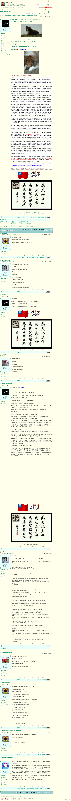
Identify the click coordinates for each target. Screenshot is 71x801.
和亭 (23, 4)
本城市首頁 (5, 9)
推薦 (49, 16)
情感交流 (6, 7)
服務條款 (16, 798)
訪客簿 (42, 9)
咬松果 (20, 225)
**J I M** (9, 4)
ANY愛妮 (4, 47)
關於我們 (8, 798)
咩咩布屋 (4, 52)
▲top (52, 795)
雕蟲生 (4, 35)
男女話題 (10, 7)
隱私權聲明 (26, 798)
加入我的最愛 (17, 5)
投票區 (21, 9)
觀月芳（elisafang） (12, 385)
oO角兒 (5, 664)
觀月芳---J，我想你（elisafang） (15, 234)
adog (4, 37)
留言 (3, 30)
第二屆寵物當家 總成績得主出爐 (25, 221)
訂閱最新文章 (22, 5)
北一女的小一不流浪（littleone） (15, 296)
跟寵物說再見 (21, 222)
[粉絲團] (1, 799)
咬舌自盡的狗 (22, 387)
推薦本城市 (12, 5)
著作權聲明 (21, 798)
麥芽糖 (5, 27)
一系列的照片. (25, 49)
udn (1, 7)
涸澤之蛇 (4, 50)
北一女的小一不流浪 (5, 367)
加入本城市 (8, 5)
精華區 (16, 9)
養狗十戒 (21, 650)
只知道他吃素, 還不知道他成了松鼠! (26, 223)
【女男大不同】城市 (16, 7)
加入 (64, 799)
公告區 (37, 9)
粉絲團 (3, 799)
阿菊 (3, 40)
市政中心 (48, 9)
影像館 (26, 9)
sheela (21, 4)
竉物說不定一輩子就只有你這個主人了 (26, 226)
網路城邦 (51, 1)
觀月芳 (5, 272)
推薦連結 (31, 9)
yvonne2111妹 (5, 704)
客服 (30, 798)
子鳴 (5, 770)
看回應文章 (29, 13)
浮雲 (18, 4)
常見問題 (12, 798)
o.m (15, 4)
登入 (61, 799)
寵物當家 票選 (7, 11)
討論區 (11, 9)
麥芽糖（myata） (12, 261)
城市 (4, 7)
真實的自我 (5, 673)
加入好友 (6, 30)
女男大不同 (9, 3)
